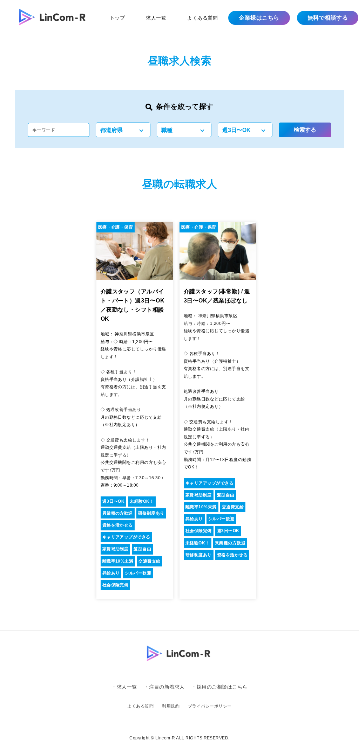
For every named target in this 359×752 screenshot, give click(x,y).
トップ (117, 18)
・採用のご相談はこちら (219, 687)
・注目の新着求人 (164, 687)
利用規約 (171, 706)
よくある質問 (202, 18)
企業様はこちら (259, 18)
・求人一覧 (124, 687)
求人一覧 (156, 18)
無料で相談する (327, 18)
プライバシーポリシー (210, 706)
